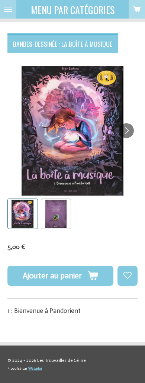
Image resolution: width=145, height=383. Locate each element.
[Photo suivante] (126, 130)
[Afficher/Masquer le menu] (8, 9)
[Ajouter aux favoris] (127, 276)
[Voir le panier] (137, 9)
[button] (22, 214)
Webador (35, 368)
